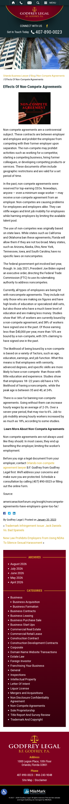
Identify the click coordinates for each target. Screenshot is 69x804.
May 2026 (16, 577)
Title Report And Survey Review (30, 715)
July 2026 (16, 568)
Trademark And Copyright (26, 719)
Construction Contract (24, 638)
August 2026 (18, 564)
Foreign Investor (20, 661)
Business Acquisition (26, 602)
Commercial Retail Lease (26, 633)
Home (13, 2)
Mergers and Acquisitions (26, 693)
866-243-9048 (44, 775)
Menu (52, 2)
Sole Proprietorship (22, 710)
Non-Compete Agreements (51, 75)
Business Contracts (23, 611)
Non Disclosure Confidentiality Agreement (29, 699)
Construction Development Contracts (34, 643)
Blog (33, 75)
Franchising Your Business (27, 665)
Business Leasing (21, 615)
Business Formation (25, 606)
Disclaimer (41, 780)
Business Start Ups (22, 624)
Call (21, 2)
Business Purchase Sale (25, 620)
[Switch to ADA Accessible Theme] (4, 792)
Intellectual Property (23, 679)
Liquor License (19, 688)
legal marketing (26, 800)
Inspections (18, 674)
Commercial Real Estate (25, 629)
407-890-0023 (48, 32)
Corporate (16, 647)
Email (29, 2)
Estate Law (17, 656)
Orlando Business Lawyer (16, 75)
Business (16, 597)
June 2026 (17, 573)
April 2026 (16, 582)
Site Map (27, 780)
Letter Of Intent (20, 683)
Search (38, 2)
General (15, 670)
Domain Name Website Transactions (33, 652)
